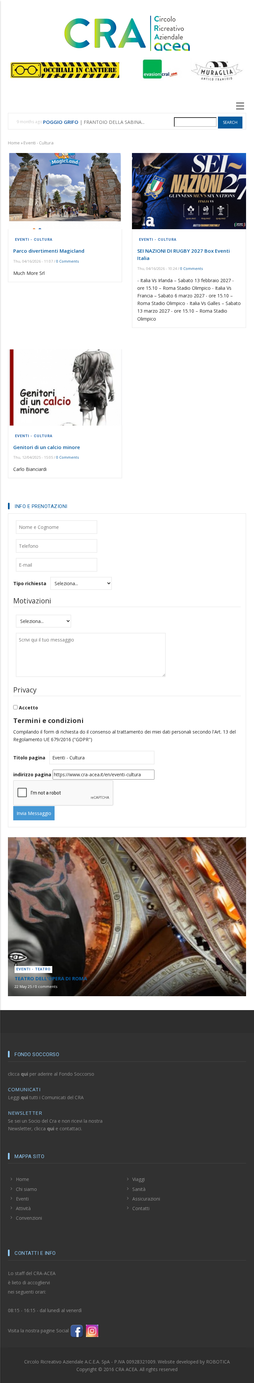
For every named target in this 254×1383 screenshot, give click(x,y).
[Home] (127, 32)
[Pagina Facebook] (76, 1330)
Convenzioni (29, 1218)
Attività (23, 1208)
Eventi (22, 1199)
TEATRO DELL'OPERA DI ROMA (51, 978)
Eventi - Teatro (33, 969)
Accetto (28, 707)
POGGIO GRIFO (60, 122)
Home (14, 143)
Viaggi (138, 1179)
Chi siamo (26, 1189)
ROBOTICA (218, 1361)
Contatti (140, 1208)
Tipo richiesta (29, 583)
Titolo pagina (29, 757)
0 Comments (67, 261)
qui (24, 1074)
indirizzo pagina (32, 774)
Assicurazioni (146, 1199)
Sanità (139, 1189)
